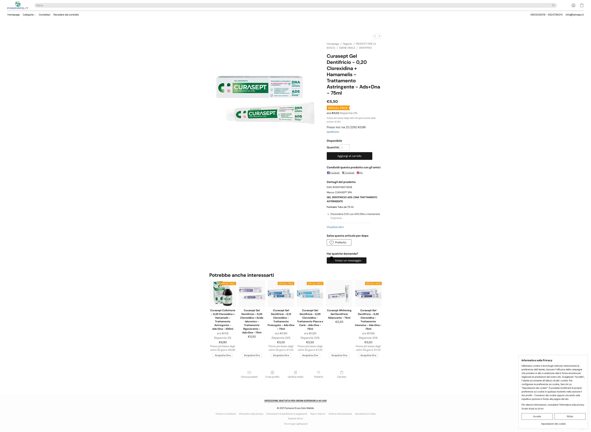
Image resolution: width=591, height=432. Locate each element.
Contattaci (44, 14)
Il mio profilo (272, 376)
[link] (553, 423)
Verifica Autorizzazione (340, 413)
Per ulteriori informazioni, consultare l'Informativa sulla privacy (553, 404)
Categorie (28, 14)
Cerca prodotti (249, 376)
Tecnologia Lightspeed (295, 423)
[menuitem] (375, 36)
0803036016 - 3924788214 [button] (547, 14)
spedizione (333, 131)
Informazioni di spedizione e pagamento (286, 413)
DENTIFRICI (365, 47)
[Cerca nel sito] (553, 5)
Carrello (341, 376)
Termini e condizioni (225, 413)
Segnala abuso (295, 418)
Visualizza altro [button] (335, 227)
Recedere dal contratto (66, 14)
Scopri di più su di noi (532, 408)
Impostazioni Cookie (365, 413)
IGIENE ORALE (347, 47)
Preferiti (318, 376)
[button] (17, 5)
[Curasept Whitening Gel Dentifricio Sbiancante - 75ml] (339, 293)
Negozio (347, 43)
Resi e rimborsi (317, 413)
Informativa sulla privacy (251, 413)
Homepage (13, 14)
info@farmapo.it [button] (575, 14)
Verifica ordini (295, 376)
